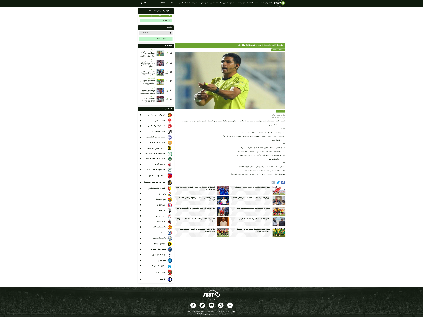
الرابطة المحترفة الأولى (278, 49)
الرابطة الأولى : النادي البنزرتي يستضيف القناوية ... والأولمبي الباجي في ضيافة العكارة (147, 83)
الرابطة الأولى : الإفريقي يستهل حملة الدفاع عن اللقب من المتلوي (148, 100)
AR (145, 3)
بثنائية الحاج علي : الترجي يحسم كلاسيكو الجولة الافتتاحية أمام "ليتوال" (148, 73)
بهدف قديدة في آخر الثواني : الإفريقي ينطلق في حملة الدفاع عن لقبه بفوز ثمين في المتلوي (147, 64)
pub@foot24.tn (211, 311)
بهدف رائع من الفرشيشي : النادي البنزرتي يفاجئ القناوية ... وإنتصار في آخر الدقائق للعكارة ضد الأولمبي (147, 54)
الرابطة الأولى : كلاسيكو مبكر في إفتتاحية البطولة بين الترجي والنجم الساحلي (147, 92)
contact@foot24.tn (224, 311)
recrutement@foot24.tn (196, 311)
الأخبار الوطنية (280, 111)
